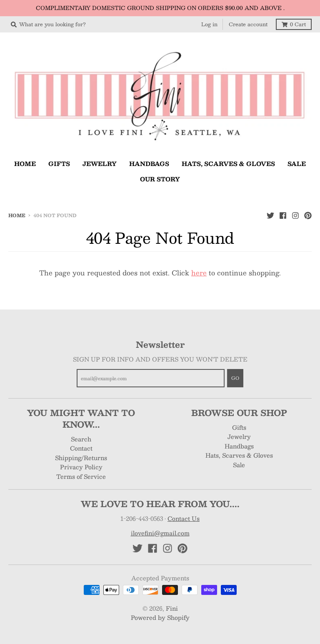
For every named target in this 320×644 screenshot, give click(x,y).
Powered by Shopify (160, 617)
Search (81, 439)
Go (235, 378)
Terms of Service (81, 476)
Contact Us (184, 518)
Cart (298, 24)
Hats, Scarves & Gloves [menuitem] (228, 163)
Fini (172, 608)
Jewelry (239, 436)
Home (16, 215)
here (199, 272)
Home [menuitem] (25, 163)
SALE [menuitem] (297, 163)
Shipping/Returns (81, 458)
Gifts (239, 427)
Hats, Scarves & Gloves (239, 455)
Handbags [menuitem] (149, 163)
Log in (209, 24)
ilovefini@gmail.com (160, 533)
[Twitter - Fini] (270, 215)
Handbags (239, 446)
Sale (239, 465)
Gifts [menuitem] (59, 163)
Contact (81, 448)
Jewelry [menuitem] (99, 163)
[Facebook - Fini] (283, 215)
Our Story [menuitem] (160, 179)
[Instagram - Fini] (295, 215)
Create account (248, 24)
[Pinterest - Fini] (308, 215)
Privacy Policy (81, 467)
